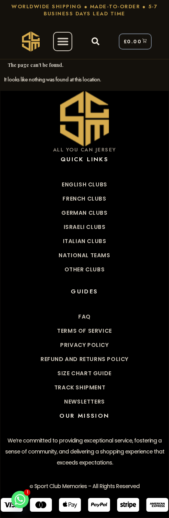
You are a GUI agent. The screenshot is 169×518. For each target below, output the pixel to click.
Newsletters (84, 402)
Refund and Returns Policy (84, 359)
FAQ (84, 317)
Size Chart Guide (84, 373)
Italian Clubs (85, 241)
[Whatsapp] (20, 499)
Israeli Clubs (85, 227)
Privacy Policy (84, 345)
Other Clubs (84, 269)
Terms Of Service (84, 331)
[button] (62, 41)
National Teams (84, 255)
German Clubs (84, 213)
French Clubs (84, 199)
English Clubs (84, 184)
